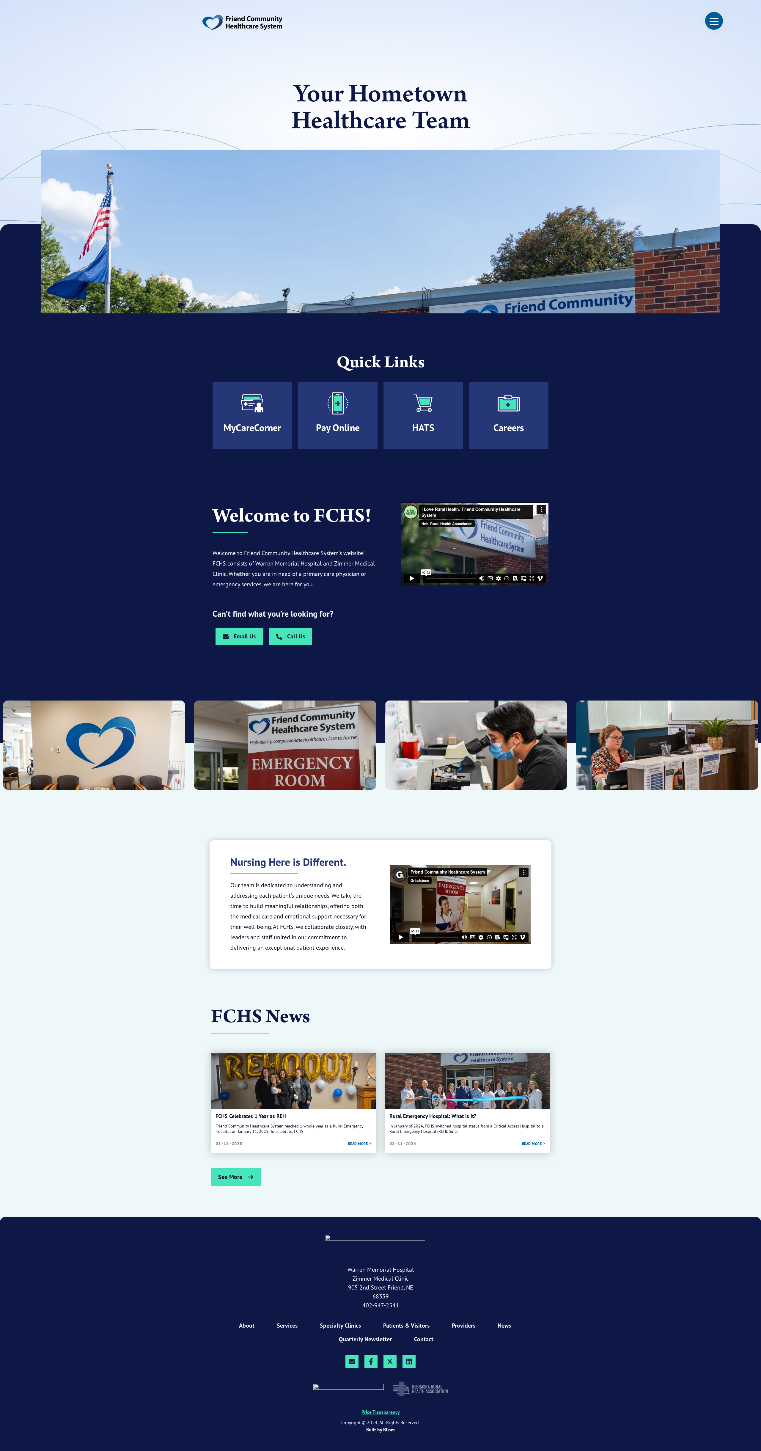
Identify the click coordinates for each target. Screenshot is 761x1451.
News (504, 1325)
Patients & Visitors (406, 1325)
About (246, 1325)
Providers (463, 1325)
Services (287, 1325)
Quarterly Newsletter (365, 1339)
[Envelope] (352, 1361)
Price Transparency (380, 1412)
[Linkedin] (409, 1361)
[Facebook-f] (371, 1361)
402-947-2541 (380, 1305)
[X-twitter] (390, 1361)
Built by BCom (380, 1430)
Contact (423, 1339)
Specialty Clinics (340, 1325)
